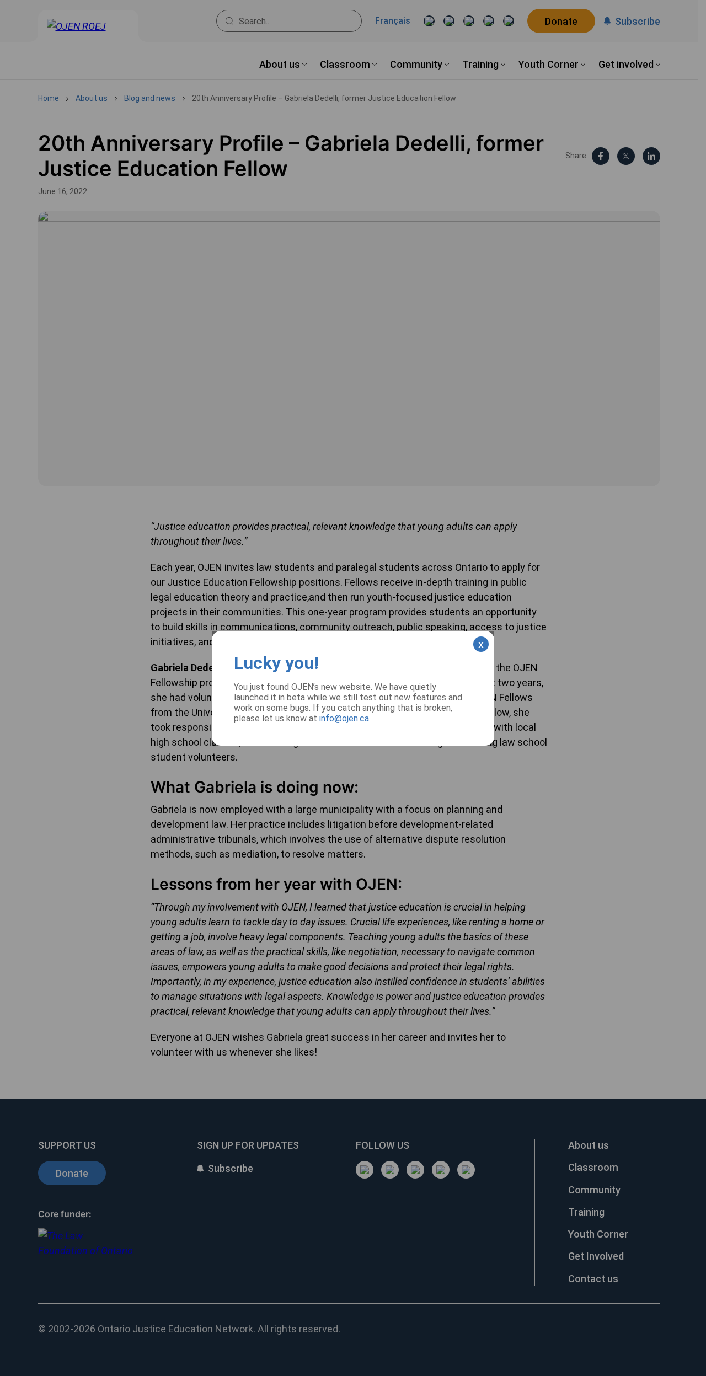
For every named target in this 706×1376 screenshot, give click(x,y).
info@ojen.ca (344, 718)
